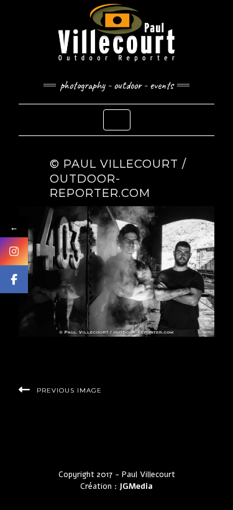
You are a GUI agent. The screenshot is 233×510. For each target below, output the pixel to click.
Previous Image (69, 390)
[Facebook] (14, 279)
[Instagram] (14, 251)
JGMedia (136, 486)
